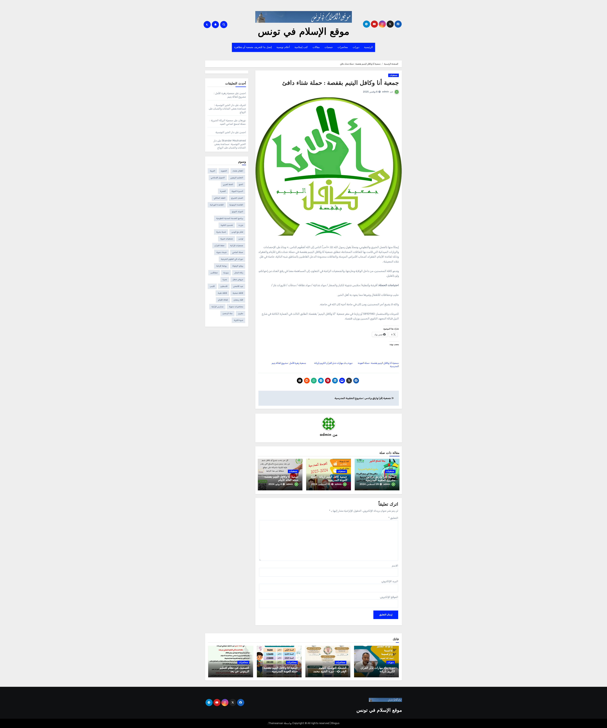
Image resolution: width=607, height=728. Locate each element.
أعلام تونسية (283, 47)
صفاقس (214, 273)
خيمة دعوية (221, 252)
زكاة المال (238, 273)
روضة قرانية (221, 266)
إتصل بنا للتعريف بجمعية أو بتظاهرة (253, 47)
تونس (240, 239)
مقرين (240, 313)
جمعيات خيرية (226, 239)
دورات (356, 47)
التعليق (393, 517)
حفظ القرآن (219, 245)
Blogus (335, 723)
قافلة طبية (222, 293)
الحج (241, 184)
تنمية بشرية (221, 232)
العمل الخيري (237, 198)
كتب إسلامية (301, 47)
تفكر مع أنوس (237, 232)
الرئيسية (368, 47)
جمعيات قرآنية (236, 245)
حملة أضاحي (237, 252)
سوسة (226, 273)
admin (385, 91)
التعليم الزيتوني (236, 178)
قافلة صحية (238, 293)
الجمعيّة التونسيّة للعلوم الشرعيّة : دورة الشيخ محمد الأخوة (329, 671)
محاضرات (342, 47)
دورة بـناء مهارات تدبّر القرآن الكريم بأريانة (333, 363)
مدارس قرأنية (217, 307)
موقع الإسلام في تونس (303, 32)
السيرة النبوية (237, 191)
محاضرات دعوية (236, 307)
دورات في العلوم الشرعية (232, 259)
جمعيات (329, 47)
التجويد (224, 171)
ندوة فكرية (238, 320)
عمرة (225, 279)
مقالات (316, 47)
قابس (212, 286)
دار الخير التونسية (225, 132)
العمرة (223, 191)
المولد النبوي (237, 212)
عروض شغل (238, 279)
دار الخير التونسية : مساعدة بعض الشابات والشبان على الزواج (227, 109)
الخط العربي (228, 184)
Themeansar (275, 723)
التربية (212, 171)
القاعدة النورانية (217, 205)
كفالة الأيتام (223, 300)
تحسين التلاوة (227, 225)
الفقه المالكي (219, 198)
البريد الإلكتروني (389, 581)
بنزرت (240, 225)
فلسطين (223, 286)
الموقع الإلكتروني (389, 597)
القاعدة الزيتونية (236, 205)
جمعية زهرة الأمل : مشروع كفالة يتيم (289, 363)
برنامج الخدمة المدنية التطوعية (229, 218)
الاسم (395, 565)
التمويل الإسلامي (218, 178)
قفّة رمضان (238, 300)
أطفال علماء (238, 171)
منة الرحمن (227, 313)
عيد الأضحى (238, 286)
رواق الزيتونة (237, 266)
